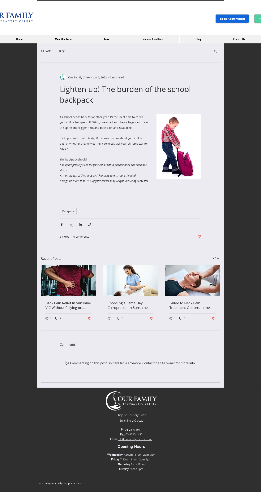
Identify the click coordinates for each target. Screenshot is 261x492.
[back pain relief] (68, 280)
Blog (62, 51)
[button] (215, 51)
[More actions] (199, 77)
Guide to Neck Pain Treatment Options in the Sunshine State (189, 305)
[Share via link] (90, 224)
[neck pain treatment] (192, 280)
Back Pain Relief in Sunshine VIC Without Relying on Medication (68, 305)
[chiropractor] (130, 280)
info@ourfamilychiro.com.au (135, 439)
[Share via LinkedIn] (80, 224)
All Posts (46, 51)
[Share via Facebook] (61, 224)
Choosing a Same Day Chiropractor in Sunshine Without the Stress (128, 305)
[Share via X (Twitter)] (71, 224)
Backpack (68, 211)
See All (216, 258)
